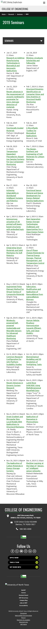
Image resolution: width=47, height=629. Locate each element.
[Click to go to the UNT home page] (11, 3)
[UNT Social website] (34, 551)
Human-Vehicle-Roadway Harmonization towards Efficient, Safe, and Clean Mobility (33, 327)
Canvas (23, 592)
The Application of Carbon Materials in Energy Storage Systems (14, 467)
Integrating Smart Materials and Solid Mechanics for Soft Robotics (14, 251)
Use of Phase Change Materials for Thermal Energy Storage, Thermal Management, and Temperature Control (35, 256)
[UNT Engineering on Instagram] (25, 551)
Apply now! (14, 558)
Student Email (23, 595)
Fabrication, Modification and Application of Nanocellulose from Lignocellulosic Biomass (34, 293)
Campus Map (23, 600)
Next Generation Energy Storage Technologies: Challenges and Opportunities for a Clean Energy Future (34, 225)
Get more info (15, 567)
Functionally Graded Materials (14, 129)
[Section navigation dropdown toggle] (41, 40)
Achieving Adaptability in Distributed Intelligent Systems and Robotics (14, 195)
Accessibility (23, 605)
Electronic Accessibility (23, 620)
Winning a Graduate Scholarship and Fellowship (34, 60)
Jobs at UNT (23, 603)
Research (11, 14)
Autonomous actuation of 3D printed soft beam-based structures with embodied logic (15, 224)
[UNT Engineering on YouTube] (21, 551)
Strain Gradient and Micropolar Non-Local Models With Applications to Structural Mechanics (15, 421)
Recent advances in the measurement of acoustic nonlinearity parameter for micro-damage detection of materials (15, 99)
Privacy (23, 618)
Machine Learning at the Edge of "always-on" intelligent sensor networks (35, 467)
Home (4, 14)
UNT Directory (23, 598)
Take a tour (14, 562)
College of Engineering (15, 8)
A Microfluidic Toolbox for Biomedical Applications (32, 132)
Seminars (20, 14)
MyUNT (23, 590)
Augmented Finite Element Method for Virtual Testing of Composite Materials (15, 290)
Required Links (23, 622)
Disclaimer (23, 613)
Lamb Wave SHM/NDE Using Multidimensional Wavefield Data (33, 386)
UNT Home (23, 624)
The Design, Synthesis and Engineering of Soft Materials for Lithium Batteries (35, 154)
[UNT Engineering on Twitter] (17, 551)
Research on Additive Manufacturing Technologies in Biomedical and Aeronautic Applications (15, 64)
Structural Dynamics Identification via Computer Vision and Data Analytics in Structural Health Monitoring (35, 95)
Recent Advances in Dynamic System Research (14, 385)
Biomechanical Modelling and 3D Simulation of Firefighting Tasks (34, 360)
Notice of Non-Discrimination (23, 615)
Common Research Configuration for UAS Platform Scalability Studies (14, 360)
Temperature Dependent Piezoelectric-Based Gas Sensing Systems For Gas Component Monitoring (15, 158)
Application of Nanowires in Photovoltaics (32, 419)
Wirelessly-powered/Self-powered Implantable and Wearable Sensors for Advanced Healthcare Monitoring (13, 329)
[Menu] (44, 3)
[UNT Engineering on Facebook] (12, 551)
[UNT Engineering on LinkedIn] (30, 551)
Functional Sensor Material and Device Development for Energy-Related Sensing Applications (35, 195)
